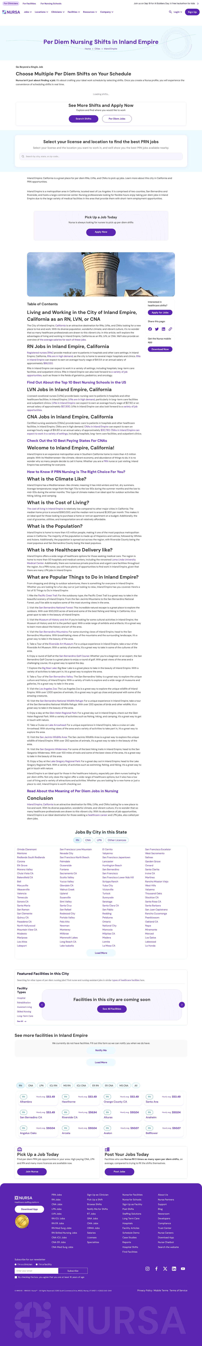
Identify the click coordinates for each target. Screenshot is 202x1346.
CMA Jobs (92, 1223)
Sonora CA (23, 901)
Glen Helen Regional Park (63, 712)
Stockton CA (152, 897)
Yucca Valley (67, 881)
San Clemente (24, 913)
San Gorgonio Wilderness (53, 749)
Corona (21, 861)
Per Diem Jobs (117, 118)
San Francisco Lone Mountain (76, 849)
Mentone (22, 853)
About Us (163, 1194)
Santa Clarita (152, 869)
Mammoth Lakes (69, 937)
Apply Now (101, 231)
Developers (164, 1218)
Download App (29, 1209)
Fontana (64, 869)
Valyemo (150, 889)
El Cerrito (107, 849)
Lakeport (22, 945)
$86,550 (48, 363)
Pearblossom (152, 917)
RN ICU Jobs (58, 1218)
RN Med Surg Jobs (61, 1228)
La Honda (150, 945)
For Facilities (29, 3)
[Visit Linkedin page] (174, 1268)
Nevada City (66, 853)
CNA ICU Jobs (59, 1237)
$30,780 (105, 430)
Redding (106, 913)
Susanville (65, 897)
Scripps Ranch (110, 881)
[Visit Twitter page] (165, 1268)
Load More (101, 952)
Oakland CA (151, 921)
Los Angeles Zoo (48, 688)
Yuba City (107, 885)
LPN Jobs (57, 1209)
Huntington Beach (112, 865)
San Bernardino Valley (61, 676)
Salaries (91, 1232)
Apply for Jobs (160, 312)
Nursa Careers (165, 1232)
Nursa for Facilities (132, 1194)
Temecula (22, 897)
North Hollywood (26, 925)
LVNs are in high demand (81, 399)
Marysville (22, 885)
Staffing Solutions (131, 1213)
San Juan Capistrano (156, 909)
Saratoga (107, 901)
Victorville (107, 889)
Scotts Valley (67, 877)
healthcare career (97, 815)
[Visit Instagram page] (147, 1268)
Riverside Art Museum (61, 643)
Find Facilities (129, 1251)
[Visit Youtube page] (182, 1268)
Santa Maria (23, 905)
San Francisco (110, 873)
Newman (64, 925)
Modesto (22, 933)
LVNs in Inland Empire (63, 403)
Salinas (149, 857)
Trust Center (164, 1228)
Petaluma (107, 917)
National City (109, 925)
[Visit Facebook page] (156, 1268)
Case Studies (129, 1237)
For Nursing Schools (51, 3)
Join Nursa (32, 1171)
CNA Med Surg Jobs (62, 1247)
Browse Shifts (94, 1204)
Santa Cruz (66, 905)
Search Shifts (83, 118)
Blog (160, 1209)
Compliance (164, 1223)
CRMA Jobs (93, 1228)
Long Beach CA (68, 941)
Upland (64, 893)
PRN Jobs (57, 1194)
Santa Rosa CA (153, 901)
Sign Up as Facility (132, 1204)
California (60, 325)
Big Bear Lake (49, 668)
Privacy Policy (144, 1290)
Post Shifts (128, 1209)
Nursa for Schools (131, 1199)
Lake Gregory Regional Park (65, 761)
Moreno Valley (25, 869)
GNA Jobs (92, 1218)
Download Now (160, 349)
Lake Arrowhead (57, 725)
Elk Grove (22, 865)
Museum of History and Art (53, 619)
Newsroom (163, 1213)
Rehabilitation (24, 1003)
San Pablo (107, 909)
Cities (97, 48)
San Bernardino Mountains (53, 631)
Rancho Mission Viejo (156, 881)
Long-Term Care (25, 1016)
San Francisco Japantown (116, 857)
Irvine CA (150, 873)
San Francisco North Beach (74, 857)
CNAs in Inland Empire (96, 426)
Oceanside (66, 865)
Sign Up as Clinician (97, 1194)
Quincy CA (23, 917)
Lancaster (107, 861)
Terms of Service (178, 1290)
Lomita (106, 941)
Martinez (150, 877)
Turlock (106, 893)
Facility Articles (130, 1228)
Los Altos (22, 941)
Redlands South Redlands (31, 857)
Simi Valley (66, 901)
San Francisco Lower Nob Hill (118, 877)
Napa (148, 925)
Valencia (21, 893)
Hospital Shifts (130, 1247)
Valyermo (107, 853)
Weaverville (23, 889)
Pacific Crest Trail (47, 595)
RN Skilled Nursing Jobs (64, 1232)
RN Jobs (56, 1199)
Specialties (93, 1242)
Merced (149, 933)
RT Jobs (91, 1213)
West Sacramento (154, 853)
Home (88, 48)
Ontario (106, 921)
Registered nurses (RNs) (40, 352)
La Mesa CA (108, 945)
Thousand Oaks (153, 893)
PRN (106, 461)
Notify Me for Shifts (97, 1209)
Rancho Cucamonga (156, 913)
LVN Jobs (57, 1213)
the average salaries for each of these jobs (63, 339)
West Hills (150, 885)
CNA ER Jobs (59, 1242)
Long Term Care (130, 1218)
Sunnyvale (108, 897)
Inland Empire (110, 48)
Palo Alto (65, 921)
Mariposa (22, 937)
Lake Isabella (67, 945)
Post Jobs (119, 1171)
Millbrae (64, 933)
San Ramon (23, 909)
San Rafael (65, 909)
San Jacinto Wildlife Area (53, 737)
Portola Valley (67, 917)
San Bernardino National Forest (56, 607)
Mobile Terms (161, 1290)
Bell (19, 881)
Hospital (21, 998)
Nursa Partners (166, 1199)
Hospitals (127, 1223)
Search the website (168, 1247)
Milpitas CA (108, 933)
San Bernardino (110, 869)
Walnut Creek (67, 889)
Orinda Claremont (27, 849)
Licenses (92, 1237)
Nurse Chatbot (166, 1242)
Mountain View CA (27, 929)
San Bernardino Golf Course (74, 656)
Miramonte (151, 929)
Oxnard (149, 865)
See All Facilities (112, 1008)
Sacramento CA (68, 873)
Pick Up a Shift (95, 1199)
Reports (126, 1242)
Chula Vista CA (25, 873)
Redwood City (67, 913)
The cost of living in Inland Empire (45, 508)
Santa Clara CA (110, 905)
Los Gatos (150, 937)
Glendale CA (66, 885)
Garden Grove (152, 861)
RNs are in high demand (60, 356)
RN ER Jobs (58, 1223)
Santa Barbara (153, 905)
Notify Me (101, 1050)
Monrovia (107, 929)
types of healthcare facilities (125, 980)
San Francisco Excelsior (158, 849)
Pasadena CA (24, 921)
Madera (106, 937)
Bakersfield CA (25, 877)
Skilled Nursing (24, 1012)
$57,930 (65, 406)
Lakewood (150, 941)
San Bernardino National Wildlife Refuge (61, 700)
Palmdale (65, 861)
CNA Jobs (57, 1204)
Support (162, 1204)
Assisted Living (24, 1007)
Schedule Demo (130, 1232)
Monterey (65, 929)
